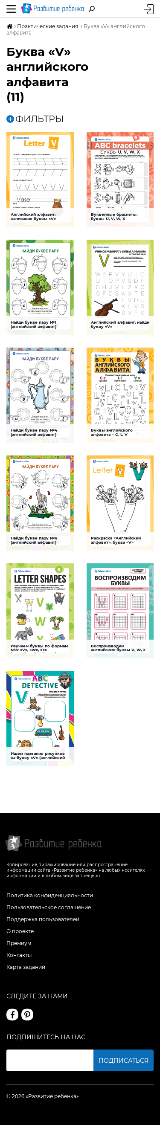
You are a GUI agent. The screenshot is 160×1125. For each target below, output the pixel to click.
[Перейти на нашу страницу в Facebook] (12, 1015)
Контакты (19, 955)
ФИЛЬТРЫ (39, 118)
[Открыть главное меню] (11, 9)
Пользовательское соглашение (48, 907)
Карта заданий (25, 967)
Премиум (18, 943)
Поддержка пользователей (42, 919)
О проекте (20, 931)
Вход (149, 9)
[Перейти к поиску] (92, 9)
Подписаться (123, 1060)
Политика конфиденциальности (49, 895)
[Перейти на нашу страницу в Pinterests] (27, 1015)
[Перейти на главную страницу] (52, 9)
